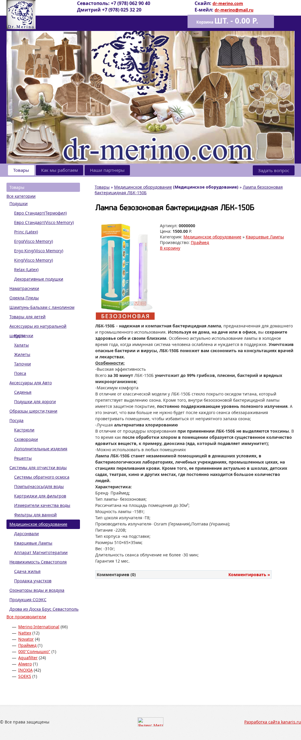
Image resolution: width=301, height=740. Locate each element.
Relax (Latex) (26, 269)
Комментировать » (249, 574)
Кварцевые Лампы (33, 543)
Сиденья (22, 392)
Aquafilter (28, 657)
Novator (26, 639)
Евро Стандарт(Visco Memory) (44, 222)
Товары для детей (27, 316)
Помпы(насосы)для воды (39, 486)
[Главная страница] (21, 27)
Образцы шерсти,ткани (33, 411)
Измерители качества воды (42, 505)
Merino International (38, 626)
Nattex (24, 633)
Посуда (16, 420)
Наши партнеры (107, 170)
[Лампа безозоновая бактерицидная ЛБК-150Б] (125, 318)
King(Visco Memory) (33, 260)
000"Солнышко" (34, 651)
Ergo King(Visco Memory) (38, 250)
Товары (21, 170)
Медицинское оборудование (38, 524)
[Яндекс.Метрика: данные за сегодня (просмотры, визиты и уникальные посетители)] (150, 721)
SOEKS (24, 676)
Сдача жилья (27, 571)
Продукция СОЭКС (27, 599)
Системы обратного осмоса (41, 477)
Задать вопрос (273, 170)
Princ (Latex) (26, 232)
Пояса (20, 373)
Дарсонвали (26, 533)
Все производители (26, 616)
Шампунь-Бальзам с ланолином (41, 307)
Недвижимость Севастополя (38, 562)
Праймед (27, 645)
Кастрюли (24, 430)
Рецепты (23, 458)
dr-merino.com (228, 3)
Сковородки (26, 439)
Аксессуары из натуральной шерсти (37, 327)
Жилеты (22, 354)
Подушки (18, 203)
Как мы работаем (59, 170)
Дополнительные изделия (40, 448)
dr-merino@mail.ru (234, 10)
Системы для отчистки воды (38, 467)
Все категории (21, 196)
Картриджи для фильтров (40, 496)
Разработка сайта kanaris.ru (272, 722)
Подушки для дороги (35, 401)
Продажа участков (32, 581)
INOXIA (25, 670)
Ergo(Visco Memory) (33, 241)
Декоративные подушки (38, 279)
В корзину (170, 248)
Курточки (23, 335)
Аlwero (25, 664)
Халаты (21, 345)
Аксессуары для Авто (30, 382)
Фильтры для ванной (35, 514)
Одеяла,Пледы (24, 298)
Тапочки (22, 364)
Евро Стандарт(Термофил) (40, 213)
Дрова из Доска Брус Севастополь (43, 609)
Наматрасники (24, 288)
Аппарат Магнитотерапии (41, 552)
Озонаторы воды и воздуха (36, 590)
